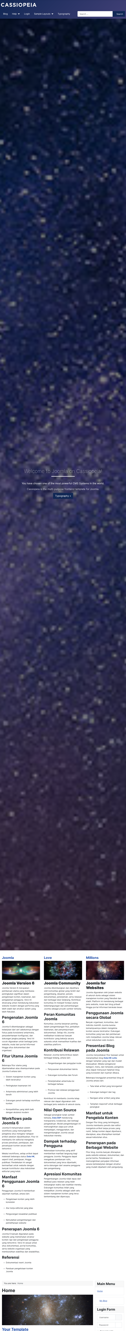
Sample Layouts (42, 13)
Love (48, 958)
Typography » (63, 495)
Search (120, 14)
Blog (5, 13)
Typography (64, 13)
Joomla (8, 958)
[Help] (18, 13)
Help (14, 13)
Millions (92, 958)
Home (100, 1291)
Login (27, 13)
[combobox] (95, 14)
